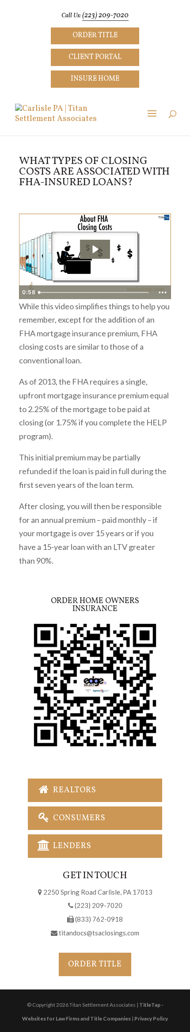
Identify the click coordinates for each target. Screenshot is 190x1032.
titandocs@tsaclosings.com (98, 933)
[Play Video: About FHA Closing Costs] (95, 249)
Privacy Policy (151, 1018)
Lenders (71, 846)
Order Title (95, 35)
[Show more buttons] (162, 292)
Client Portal (95, 57)
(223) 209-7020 (105, 15)
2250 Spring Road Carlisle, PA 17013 (97, 892)
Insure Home (95, 79)
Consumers (78, 818)
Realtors (73, 790)
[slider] (94, 292)
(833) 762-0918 (98, 919)
